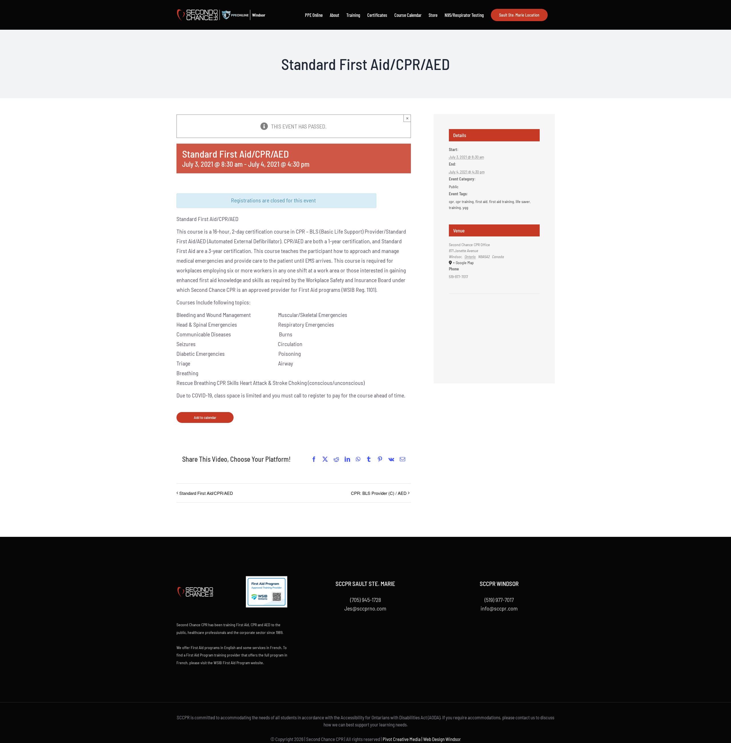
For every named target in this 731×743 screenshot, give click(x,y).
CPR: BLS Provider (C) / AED (379, 493)
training (455, 207)
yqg (465, 207)
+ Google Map (463, 262)
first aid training (501, 201)
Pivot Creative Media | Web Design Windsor (422, 739)
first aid (481, 201)
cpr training (465, 201)
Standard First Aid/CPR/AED (206, 493)
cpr (451, 201)
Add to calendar (205, 417)
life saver (523, 201)
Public (453, 186)
